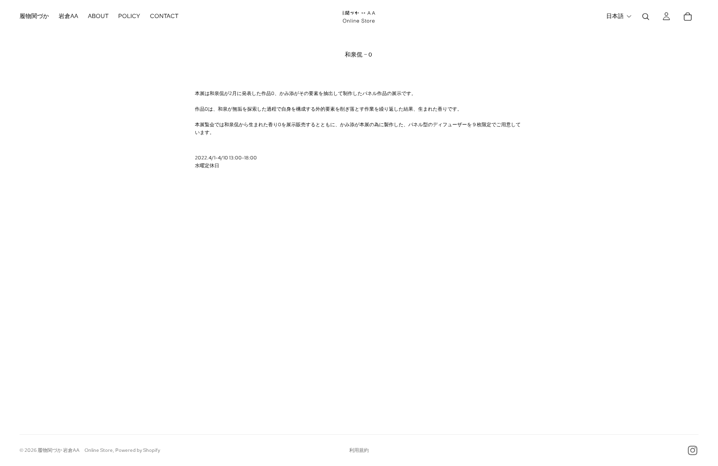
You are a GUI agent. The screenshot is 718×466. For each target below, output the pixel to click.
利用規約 (359, 450)
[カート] (687, 16)
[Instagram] (692, 450)
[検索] (645, 16)
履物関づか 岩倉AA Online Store (75, 450)
